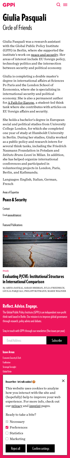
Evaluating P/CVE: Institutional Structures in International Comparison (33, 278)
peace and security (44, 55)
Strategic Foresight (9, 366)
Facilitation (7, 362)
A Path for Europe (21, 102)
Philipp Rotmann (35, 291)
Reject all (15, 448)
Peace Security (15, 199)
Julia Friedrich (54, 287)
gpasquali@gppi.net (14, 215)
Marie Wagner (56, 291)
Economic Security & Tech (12, 357)
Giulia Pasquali (13, 291)
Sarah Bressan (33, 287)
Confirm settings (40, 448)
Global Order (7, 371)
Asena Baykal (14, 287)
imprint (35, 406)
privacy (16, 406)
